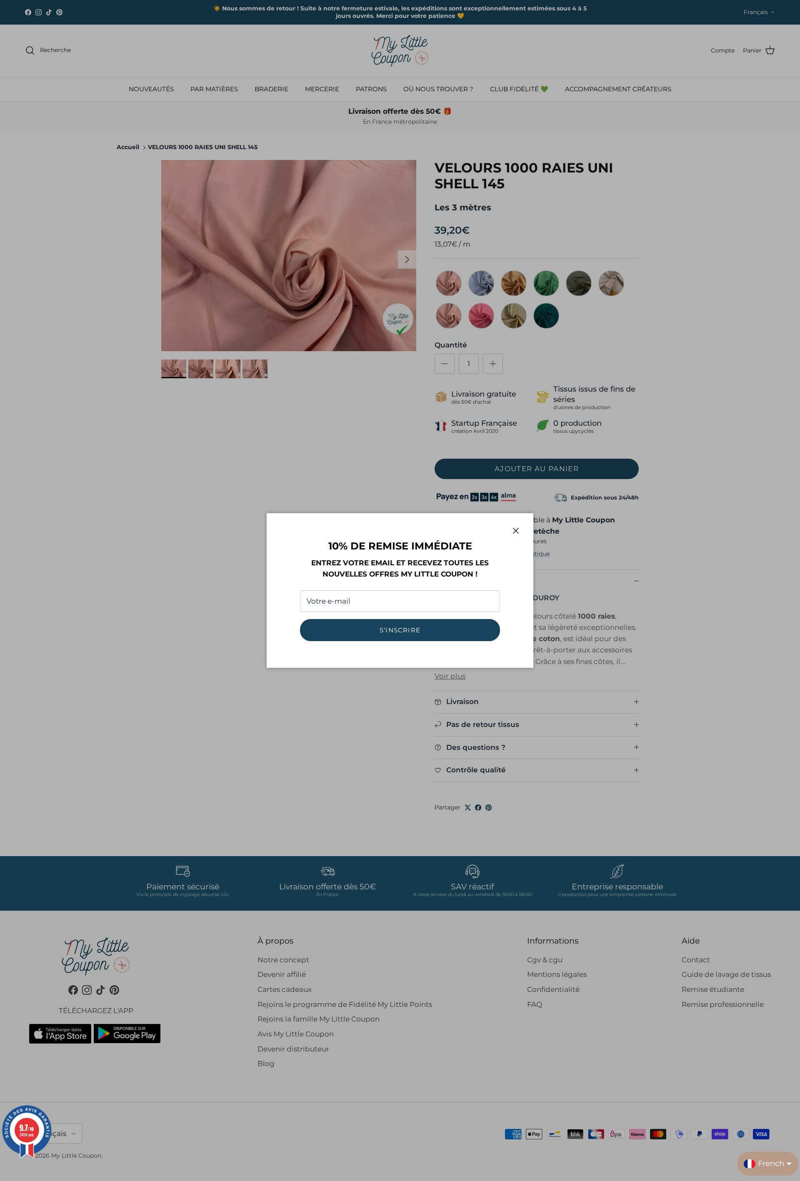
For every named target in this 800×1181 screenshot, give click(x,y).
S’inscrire (400, 630)
